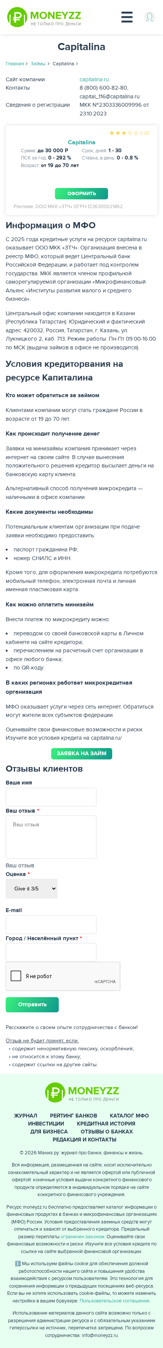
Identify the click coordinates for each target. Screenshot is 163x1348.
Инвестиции (46, 1124)
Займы (38, 64)
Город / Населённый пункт (42, 938)
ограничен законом (82, 1237)
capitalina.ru (94, 79)
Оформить (81, 194)
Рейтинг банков (73, 1116)
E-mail (14, 910)
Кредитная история (106, 1124)
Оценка (16, 874)
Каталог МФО (129, 1116)
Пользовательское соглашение (114, 1301)
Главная (15, 64)
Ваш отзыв (20, 810)
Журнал (25, 1116)
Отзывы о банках (107, 1132)
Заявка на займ (82, 753)
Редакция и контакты (84, 1139)
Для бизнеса (49, 1132)
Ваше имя (19, 782)
